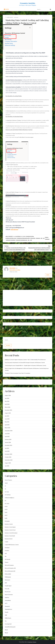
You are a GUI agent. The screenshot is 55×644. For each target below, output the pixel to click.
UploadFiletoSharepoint (10, 626)
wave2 (6, 632)
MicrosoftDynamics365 (10, 571)
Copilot (6, 541)
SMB (31, 240)
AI (5, 486)
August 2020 (8, 463)
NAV (28, 240)
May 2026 (7, 401)
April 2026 (7, 404)
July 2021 (7, 448)
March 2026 (7, 407)
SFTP (6, 603)
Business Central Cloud (11, 238)
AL (14, 236)
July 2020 (7, 465)
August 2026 (8, 395)
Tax (5, 621)
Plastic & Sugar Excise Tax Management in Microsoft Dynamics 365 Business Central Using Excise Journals (27, 369)
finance (6, 562)
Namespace (7, 579)
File (44, 238)
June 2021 (7, 451)
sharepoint (7, 606)
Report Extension (9, 594)
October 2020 (8, 457)
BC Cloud (7, 503)
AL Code (7, 491)
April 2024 (7, 436)
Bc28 (6, 518)
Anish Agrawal (10, 17)
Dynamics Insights (27, 3)
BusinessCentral (8, 538)
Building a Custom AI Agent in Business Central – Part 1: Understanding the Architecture (25, 359)
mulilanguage (8, 577)
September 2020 (8, 460)
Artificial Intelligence (9, 497)
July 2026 (7, 398)
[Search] (50, 9)
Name (4, 308)
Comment (5, 288)
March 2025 (7, 427)
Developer (32, 238)
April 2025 (7, 424)
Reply (47, 274)
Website (5, 321)
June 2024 (7, 433)
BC (22, 236)
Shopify (6, 612)
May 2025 (7, 421)
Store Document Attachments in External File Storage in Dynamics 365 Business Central (25, 362)
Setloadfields (8, 600)
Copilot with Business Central (11, 544)
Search (6, 340)
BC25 (6, 509)
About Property (9, 236)
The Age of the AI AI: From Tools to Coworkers (17, 373)
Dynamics (38, 238)
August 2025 (8, 413)
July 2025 (7, 416)
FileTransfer (7, 559)
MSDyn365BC (8, 574)
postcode (7, 588)
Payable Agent (8, 585)
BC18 (24, 236)
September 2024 (8, 430)
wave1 (6, 629)
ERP (41, 238)
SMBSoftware (8, 618)
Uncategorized (8, 624)
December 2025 (8, 410)
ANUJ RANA (12, 268)
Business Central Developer (23, 238)
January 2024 (8, 442)
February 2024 (8, 439)
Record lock (7, 591)
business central (30, 236)
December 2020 (8, 454)
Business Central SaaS (10, 535)
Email (4, 315)
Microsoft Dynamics (10, 240)
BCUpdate (7, 521)
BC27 (6, 515)
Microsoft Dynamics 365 (21, 240)
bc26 (6, 512)
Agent (6, 483)
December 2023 (8, 445)
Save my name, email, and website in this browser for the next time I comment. (22, 328)
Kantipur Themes (32, 642)
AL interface (18, 236)
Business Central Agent (10, 527)
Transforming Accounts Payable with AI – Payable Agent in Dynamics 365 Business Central (25, 365)
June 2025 (7, 418)
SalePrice (7, 597)
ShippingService (8, 609)
